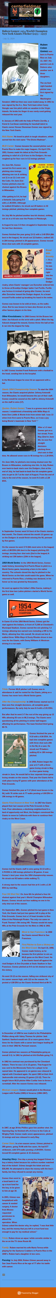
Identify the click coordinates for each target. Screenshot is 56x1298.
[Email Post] (3, 1275)
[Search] (52, 5)
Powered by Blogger (29, 1293)
